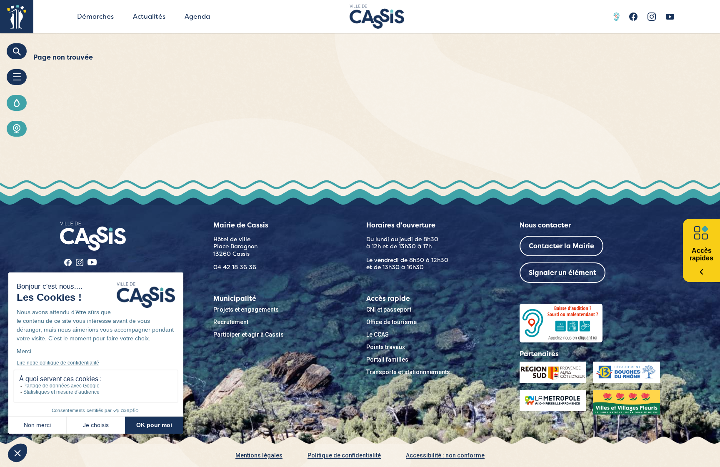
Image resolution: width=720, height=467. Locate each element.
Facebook (633, 16)
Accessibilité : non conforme (445, 455)
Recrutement (230, 322)
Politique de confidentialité (344, 455)
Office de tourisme (391, 322)
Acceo (617, 16)
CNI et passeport (388, 309)
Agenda (197, 16)
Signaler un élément (562, 272)
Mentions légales (258, 455)
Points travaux (385, 347)
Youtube (670, 16)
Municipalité (234, 298)
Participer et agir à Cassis (248, 334)
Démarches (95, 16)
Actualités (149, 16)
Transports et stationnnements (408, 372)
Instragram (651, 16)
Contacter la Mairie (561, 246)
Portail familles (387, 359)
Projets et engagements (246, 309)
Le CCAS (377, 334)
